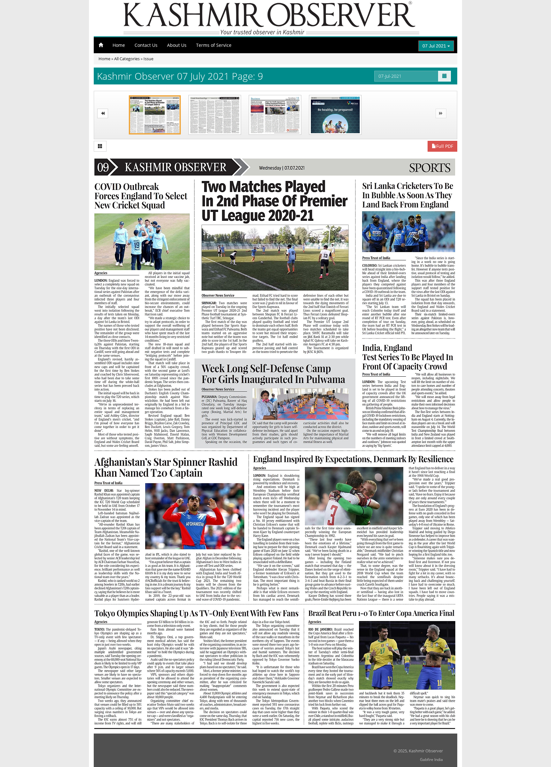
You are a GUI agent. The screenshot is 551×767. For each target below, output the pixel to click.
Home (119, 45)
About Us (177, 45)
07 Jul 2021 (434, 45)
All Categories (127, 59)
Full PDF (444, 146)
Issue (148, 59)
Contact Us (146, 45)
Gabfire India (431, 759)
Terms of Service (213, 45)
